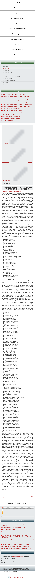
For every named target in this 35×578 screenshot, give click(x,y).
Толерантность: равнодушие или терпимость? (15, 546)
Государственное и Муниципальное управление (16, 544)
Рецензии (17, 44)
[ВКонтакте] (17, 509)
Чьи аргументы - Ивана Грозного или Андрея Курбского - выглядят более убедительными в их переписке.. (16, 536)
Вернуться (3, 500)
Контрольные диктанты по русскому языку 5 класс (17, 102)
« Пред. (4, 497)
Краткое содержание (17, 18)
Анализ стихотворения (15, 191)
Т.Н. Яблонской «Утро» (9, 529)
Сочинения (17, 8)
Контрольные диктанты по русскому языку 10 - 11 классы (16, 97)
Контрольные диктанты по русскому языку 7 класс (17, 104)
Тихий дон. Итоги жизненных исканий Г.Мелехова (16, 548)
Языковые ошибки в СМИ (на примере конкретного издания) (17, 524)
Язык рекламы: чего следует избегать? (13, 527)
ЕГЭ (17, 23)
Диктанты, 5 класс (7, 120)
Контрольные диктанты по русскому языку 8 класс (17, 100)
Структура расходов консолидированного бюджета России (17, 532)
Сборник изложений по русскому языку (13, 94)
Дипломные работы (17, 49)
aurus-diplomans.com (17, 556)
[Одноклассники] (17, 511)
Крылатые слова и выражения (11, 118)
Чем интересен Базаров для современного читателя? (18, 540)
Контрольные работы (17, 39)
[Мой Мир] (17, 513)
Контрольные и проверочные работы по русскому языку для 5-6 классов (16, 113)
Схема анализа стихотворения (11, 108)
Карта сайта (17, 54)
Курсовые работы (17, 34)
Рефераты (17, 13)
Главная (17, 2)
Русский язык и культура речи (17, 28)
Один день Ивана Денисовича (11, 116)
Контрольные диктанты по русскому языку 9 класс (17, 106)
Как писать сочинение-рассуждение (12, 110)
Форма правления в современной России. (14, 542)
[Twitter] (17, 510)
